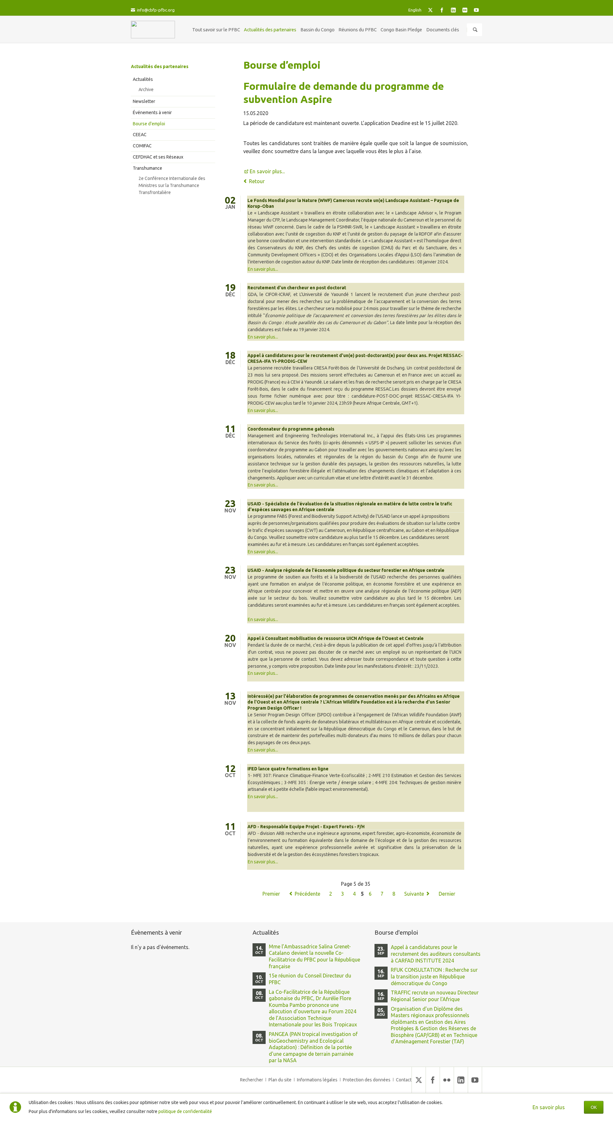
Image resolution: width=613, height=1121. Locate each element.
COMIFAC (142, 145)
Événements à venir (152, 112)
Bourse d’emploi (149, 123)
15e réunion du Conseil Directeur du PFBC (310, 979)
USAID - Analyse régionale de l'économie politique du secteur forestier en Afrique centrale (345, 570)
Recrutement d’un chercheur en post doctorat (296, 287)
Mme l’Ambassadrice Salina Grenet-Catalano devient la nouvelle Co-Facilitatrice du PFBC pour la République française (314, 956)
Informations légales (317, 1079)
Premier (271, 894)
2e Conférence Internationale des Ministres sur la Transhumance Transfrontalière (172, 185)
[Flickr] (465, 10)
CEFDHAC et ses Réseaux (158, 157)
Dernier (447, 894)
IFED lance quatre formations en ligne (288, 768)
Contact (404, 1079)
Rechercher (251, 1079)
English (414, 10)
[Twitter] (430, 10)
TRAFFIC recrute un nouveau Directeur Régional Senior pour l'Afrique (435, 996)
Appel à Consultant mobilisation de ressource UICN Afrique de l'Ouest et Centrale (335, 638)
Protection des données (366, 1079)
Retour (257, 181)
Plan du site (280, 1079)
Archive (146, 89)
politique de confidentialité (185, 1111)
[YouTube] (476, 10)
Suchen (475, 29)
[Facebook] (442, 10)
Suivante (414, 894)
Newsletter (144, 101)
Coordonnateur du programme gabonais (290, 429)
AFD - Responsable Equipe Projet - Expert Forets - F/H (306, 826)
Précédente (307, 894)
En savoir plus (549, 1107)
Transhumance (147, 168)
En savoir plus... (267, 171)
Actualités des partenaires (159, 66)
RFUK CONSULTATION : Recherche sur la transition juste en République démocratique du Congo (434, 976)
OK (594, 1107)
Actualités (143, 79)
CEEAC (140, 134)
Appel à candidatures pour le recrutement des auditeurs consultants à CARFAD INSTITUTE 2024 (436, 953)
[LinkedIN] (453, 10)
